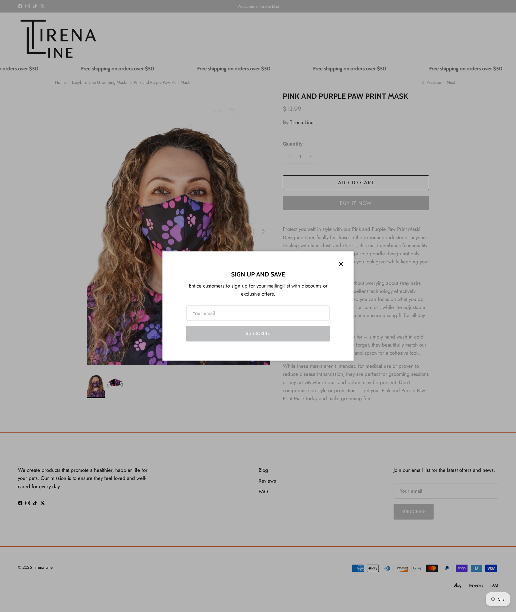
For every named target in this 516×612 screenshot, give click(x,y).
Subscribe (258, 333)
